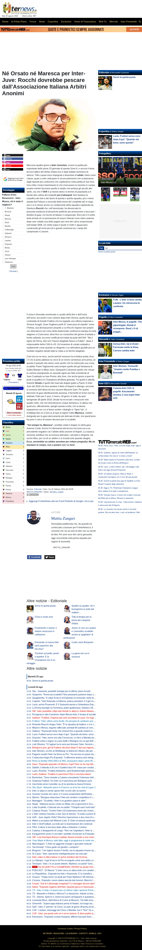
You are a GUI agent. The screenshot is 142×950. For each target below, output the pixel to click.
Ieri (106, 248)
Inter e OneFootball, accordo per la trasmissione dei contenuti (62, 824)
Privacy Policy (80, 929)
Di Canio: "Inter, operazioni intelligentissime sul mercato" (60, 854)
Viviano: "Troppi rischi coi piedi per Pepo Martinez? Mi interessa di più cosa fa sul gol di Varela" (78, 877)
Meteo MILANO (13, 388)
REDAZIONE (59, 933)
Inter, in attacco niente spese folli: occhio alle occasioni (59, 791)
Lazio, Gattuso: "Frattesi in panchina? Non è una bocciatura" (61, 774)
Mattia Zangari (34, 492)
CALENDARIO (71, 933)
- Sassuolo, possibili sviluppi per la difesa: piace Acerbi (61, 691)
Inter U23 (103, 383)
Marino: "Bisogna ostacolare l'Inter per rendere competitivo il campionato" (68, 797)
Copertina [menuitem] (53, 21)
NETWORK (47, 933)
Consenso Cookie (65, 929)
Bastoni (8, 219)
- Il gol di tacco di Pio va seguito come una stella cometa (65, 860)
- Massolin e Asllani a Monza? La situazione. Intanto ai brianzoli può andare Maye (74, 893)
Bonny (7, 248)
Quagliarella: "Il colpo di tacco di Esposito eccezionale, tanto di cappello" (68, 698)
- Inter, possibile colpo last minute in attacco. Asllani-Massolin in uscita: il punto (72, 711)
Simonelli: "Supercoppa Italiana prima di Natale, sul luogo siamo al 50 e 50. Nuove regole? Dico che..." (82, 903)
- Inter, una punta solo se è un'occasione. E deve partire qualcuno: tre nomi (71, 913)
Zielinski (8, 233)
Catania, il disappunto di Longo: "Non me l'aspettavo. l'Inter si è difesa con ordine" (72, 830)
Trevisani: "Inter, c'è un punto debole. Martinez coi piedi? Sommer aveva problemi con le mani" (78, 864)
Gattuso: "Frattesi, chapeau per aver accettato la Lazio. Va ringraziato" (66, 718)
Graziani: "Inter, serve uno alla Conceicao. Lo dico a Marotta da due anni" (68, 737)
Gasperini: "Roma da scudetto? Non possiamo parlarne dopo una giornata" (69, 694)
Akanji (7, 215)
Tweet (51, 557)
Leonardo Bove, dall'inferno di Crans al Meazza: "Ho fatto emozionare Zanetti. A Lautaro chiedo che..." (82, 900)
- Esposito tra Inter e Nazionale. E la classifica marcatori (67, 873)
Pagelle (103, 317)
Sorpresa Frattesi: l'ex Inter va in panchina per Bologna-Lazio (62, 781)
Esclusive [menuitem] (66, 21)
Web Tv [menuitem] (103, 21)
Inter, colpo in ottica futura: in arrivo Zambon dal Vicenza (59, 857)
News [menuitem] (42, 21)
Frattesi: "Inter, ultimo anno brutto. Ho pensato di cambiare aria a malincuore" (69, 721)
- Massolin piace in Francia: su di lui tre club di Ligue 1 (64, 787)
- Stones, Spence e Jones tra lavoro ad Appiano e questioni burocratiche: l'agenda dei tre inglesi (81, 897)
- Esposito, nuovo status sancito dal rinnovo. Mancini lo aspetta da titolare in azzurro (77, 880)
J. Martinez (9, 208)
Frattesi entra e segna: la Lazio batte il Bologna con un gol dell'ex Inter (66, 741)
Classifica (8, 422)
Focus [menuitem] (33, 21)
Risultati (13, 271)
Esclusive (104, 295)
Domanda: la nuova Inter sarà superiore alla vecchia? (47, 645)
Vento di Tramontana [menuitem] (85, 21)
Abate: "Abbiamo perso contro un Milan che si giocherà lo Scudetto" (65, 804)
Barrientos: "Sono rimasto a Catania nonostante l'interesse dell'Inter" (65, 777)
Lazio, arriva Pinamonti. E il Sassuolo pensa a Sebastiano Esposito (65, 704)
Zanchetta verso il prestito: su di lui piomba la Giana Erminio (61, 784)
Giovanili (103, 339)
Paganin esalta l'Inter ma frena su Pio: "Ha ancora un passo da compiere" (68, 754)
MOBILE (92, 933)
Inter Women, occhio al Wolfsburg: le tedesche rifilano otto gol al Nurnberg (68, 751)
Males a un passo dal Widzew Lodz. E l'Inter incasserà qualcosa (63, 820)
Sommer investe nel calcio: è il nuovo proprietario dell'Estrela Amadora (67, 794)
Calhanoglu (9, 230)
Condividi (35, 557)
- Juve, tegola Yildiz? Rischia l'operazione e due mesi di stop (64, 817)
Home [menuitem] (5, 21)
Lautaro (8, 241)
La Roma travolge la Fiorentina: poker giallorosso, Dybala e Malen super (67, 708)
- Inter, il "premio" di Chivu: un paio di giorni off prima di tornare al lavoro (69, 907)
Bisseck (8, 212)
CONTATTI (83, 933)
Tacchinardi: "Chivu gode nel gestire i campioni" (55, 847)
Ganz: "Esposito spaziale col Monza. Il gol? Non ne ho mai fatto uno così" (68, 764)
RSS (100, 933)
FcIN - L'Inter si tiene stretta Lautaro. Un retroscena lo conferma (127, 303)
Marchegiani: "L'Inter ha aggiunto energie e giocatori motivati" (62, 844)
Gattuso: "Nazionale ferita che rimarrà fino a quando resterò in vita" (64, 731)
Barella (7, 226)
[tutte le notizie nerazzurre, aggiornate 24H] (20, 8)
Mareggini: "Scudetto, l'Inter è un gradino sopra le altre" (59, 800)
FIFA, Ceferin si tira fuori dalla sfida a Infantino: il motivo (59, 827)
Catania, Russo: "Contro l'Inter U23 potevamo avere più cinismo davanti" (67, 810)
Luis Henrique (10, 258)
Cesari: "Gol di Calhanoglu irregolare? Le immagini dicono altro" (63, 883)
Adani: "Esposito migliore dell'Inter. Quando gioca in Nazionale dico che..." (68, 887)
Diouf (7, 222)
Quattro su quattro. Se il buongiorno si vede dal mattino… (83, 609)
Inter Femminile (107, 361)
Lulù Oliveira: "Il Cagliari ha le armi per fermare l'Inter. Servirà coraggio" (67, 744)
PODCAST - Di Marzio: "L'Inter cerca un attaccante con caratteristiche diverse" (70, 870)
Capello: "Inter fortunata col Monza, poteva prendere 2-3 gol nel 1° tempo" (68, 701)
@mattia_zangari (56, 492)
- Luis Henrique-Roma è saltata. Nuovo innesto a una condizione (66, 837)
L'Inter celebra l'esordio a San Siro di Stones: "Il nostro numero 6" (64, 814)
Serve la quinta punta (45, 606)
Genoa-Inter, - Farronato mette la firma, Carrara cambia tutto (126, 347)
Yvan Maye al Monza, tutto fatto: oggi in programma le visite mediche (65, 840)
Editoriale (38, 489)
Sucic (7, 251)
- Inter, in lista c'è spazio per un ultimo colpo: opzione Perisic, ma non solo (70, 890)
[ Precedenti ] (13, 382)
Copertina (104, 131)
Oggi (101, 248)
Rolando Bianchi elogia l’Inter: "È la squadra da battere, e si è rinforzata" (67, 724)
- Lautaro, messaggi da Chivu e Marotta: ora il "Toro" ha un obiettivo (67, 910)
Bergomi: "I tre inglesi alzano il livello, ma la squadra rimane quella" (65, 850)
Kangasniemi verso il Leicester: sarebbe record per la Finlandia (63, 834)
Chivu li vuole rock (44, 617)
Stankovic (9, 262)
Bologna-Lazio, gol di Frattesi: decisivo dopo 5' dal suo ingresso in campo (68, 747)
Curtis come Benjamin (82, 642)
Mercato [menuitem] (114, 21)
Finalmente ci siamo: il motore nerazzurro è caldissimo (46, 631)
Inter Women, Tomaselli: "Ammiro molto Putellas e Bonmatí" (126, 369)
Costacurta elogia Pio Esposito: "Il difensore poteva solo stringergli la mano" (69, 757)
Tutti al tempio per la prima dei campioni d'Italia (81, 620)
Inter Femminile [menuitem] (129, 21)
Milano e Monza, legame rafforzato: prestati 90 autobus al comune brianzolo (69, 728)
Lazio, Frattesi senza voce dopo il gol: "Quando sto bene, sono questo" (67, 734)
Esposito (8, 244)
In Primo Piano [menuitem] (19, 21)
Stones (8, 255)
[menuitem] (140, 22)
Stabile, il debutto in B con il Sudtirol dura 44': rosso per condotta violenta (68, 767)
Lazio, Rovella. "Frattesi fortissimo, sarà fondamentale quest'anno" (64, 771)
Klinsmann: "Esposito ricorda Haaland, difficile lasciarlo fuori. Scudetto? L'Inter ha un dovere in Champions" (85, 917)
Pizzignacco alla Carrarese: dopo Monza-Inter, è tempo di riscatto (64, 714)
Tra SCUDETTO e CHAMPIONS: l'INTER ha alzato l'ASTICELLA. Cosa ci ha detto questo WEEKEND (86, 867)
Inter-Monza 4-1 (108, 182)
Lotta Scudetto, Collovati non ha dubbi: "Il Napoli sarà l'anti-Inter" (64, 807)
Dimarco (8, 237)
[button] (13, 266)
